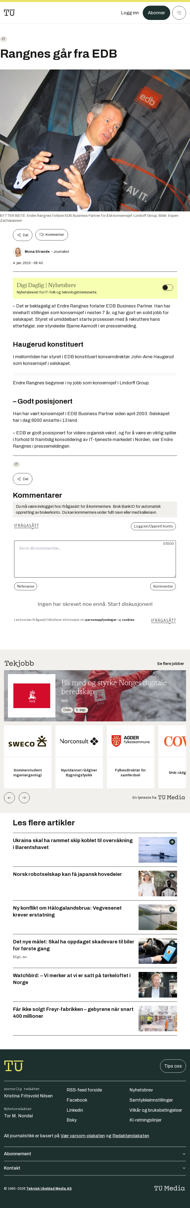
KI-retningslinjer (145, 1120)
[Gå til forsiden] (9, 13)
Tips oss (173, 1066)
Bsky (72, 1120)
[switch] (167, 287)
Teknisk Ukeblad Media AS (49, 1189)
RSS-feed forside (84, 1090)
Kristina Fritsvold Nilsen (28, 1095)
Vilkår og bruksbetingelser (155, 1110)
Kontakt (12, 1168)
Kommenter (55, 235)
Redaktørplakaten (130, 1135)
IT (3, 39)
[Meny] (179, 13)
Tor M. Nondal (18, 1115)
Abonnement (17, 1153)
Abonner (156, 12)
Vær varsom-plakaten (83, 1135)
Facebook (77, 1100)
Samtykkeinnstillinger (151, 1100)
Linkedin (75, 1110)
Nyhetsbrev (141, 1090)
